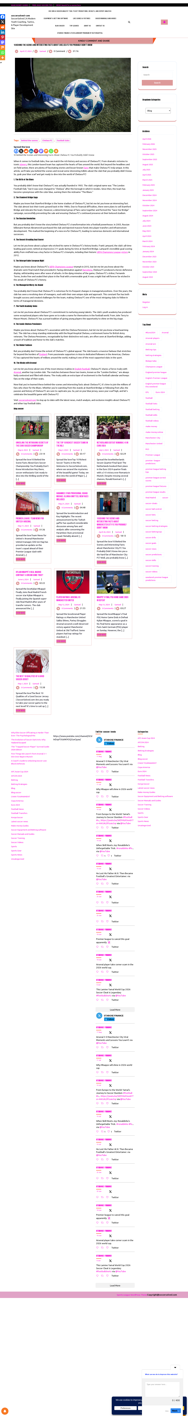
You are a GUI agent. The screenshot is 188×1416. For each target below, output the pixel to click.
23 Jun (99, 896)
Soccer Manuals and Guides (105, 18)
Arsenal (17, 372)
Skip (167, 1411)
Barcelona (87, 270)
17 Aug (99, 756)
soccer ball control (154, 509)
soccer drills (151, 537)
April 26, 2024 (104, 532)
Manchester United (154, 443)
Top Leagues (74, 26)
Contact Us (100, 26)
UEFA (51, 266)
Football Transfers (19, 813)
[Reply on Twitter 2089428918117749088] (98, 772)
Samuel (43, 51)
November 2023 (149, 262)
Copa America (17, 801)
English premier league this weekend (156, 385)
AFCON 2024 (16, 776)
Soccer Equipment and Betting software (28, 830)
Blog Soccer (59, 26)
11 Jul (99, 784)
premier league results (155, 492)
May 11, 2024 (23, 526)
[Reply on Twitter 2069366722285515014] (98, 922)
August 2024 (147, 216)
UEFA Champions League (109, 252)
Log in (145, 307)
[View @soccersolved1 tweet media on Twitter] (109, 942)
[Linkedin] (31, 151)
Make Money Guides (20, 5)
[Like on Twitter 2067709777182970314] (108, 947)
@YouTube (101, 767)
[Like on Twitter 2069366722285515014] (108, 922)
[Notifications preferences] (4, 1411)
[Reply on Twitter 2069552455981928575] (98, 903)
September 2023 (149, 272)
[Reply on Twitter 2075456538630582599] (98, 884)
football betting (152, 409)
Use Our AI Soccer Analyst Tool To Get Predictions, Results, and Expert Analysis (80, 11)
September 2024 (149, 210)
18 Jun (99, 934)
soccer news (151, 549)
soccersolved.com (27, 400)
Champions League (64, 266)
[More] (56, 151)
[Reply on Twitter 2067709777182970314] (98, 947)
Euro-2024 (160, 392)
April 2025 (146, 175)
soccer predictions (154, 554)
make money (151, 426)
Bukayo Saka (151, 361)
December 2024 (149, 195)
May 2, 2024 (63, 450)
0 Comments (26, 454)
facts (86, 167)
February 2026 (148, 144)
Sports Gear (16, 851)
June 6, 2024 (23, 579)
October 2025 (148, 154)
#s (97, 820)
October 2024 (148, 205)
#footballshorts (104, 995)
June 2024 (146, 226)
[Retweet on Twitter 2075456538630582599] (103, 884)
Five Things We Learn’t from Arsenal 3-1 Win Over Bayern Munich (29, 755)
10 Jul (99, 809)
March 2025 (147, 180)
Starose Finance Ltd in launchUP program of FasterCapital (80, 33)
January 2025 (148, 190)
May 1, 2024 (23, 684)
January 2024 (148, 251)
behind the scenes (29, 140)
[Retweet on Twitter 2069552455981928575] (103, 903)
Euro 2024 (15, 805)
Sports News (16, 855)
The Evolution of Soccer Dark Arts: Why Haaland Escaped (28, 741)
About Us (87, 26)
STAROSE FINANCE (104, 751)
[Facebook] (16, 151)
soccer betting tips (154, 532)
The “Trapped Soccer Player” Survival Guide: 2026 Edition (30, 748)
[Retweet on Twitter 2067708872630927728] (103, 972)
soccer (165, 498)
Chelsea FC (47, 140)
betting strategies (153, 355)
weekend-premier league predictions (157, 578)
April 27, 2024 (25, 51)
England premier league (156, 372)
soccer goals (151, 543)
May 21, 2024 (63, 504)
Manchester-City (153, 438)
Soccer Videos (17, 842)
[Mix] (46, 151)
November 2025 (149, 149)
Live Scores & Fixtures (81, 18)
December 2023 (149, 256)
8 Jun (99, 985)
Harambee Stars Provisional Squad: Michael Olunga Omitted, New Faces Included (72, 496)
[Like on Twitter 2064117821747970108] (108, 1000)
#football (127, 817)
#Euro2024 (150, 332)
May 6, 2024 (23, 450)
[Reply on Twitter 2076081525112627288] (98, 797)
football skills (151, 415)
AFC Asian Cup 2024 (19, 772)
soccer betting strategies (157, 526)
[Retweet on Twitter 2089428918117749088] (103, 772)
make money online (154, 432)
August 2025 (147, 164)
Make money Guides (20, 826)
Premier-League (153, 455)
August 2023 (147, 277)
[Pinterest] (36, 151)
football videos (152, 421)
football (149, 398)
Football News (17, 809)
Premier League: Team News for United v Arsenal (30, 520)
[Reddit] (26, 151)
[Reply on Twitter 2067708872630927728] (98, 972)
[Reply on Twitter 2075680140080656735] (98, 828)
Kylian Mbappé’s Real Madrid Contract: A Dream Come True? (29, 574)
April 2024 (146, 236)
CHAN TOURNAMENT (20, 796)
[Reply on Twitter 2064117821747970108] (98, 1000)
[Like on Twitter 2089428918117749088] (108, 772)
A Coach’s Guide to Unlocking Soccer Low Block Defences (29, 762)
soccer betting (152, 520)
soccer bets (151, 515)
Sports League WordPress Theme (132, 1295)
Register (146, 302)
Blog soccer (16, 792)
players (23, 164)
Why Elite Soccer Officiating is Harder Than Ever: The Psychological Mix (30, 734)
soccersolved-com (20, 15)
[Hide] (1, 63)
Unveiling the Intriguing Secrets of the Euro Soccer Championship (32, 444)
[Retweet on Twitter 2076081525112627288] (103, 797)
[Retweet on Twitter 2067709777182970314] (103, 947)
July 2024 (146, 221)
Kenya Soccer (17, 817)
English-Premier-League (156, 378)
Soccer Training (18, 838)
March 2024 (147, 241)
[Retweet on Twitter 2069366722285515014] (103, 922)
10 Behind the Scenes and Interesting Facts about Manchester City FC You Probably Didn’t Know (111, 523)
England (43, 354)
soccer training (152, 566)
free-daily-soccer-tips (43, 5)
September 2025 (149, 159)
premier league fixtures (156, 486)
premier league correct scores (156, 479)
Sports (14, 846)
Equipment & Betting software (56, 18)
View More (20, 483)
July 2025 (146, 170)
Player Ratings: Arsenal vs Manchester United (68, 599)
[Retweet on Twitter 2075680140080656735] (103, 828)
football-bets (151, 404)
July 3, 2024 (103, 450)
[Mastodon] (41, 151)
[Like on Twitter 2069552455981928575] (108, 903)
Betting (14, 780)
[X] (21, 151)
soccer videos (151, 572)
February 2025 (148, 185)
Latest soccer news (19, 821)
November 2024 (149, 200)
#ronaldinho (122, 848)
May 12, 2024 (63, 605)
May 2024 (146, 231)
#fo (130, 848)
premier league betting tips (156, 470)
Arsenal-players (152, 338)
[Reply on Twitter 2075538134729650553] (98, 856)
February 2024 (148, 246)
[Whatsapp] (51, 151)
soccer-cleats (151, 503)
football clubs (63, 140)
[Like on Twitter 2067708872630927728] (108, 972)
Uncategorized (17, 859)
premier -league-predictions (153, 462)
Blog (13, 788)
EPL (147, 392)
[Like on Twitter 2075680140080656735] (108, 828)
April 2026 (146, 139)
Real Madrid (151, 498)
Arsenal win (151, 344)
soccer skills (151, 560)
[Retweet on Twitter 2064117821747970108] (103, 1000)
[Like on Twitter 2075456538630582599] (108, 884)
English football (82, 369)
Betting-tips (151, 349)
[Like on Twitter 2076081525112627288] (108, 797)
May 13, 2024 (104, 605)
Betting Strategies (19, 784)
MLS (147, 449)
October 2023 (148, 267)
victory (124, 252)
